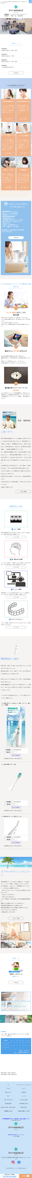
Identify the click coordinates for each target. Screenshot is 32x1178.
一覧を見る (16, 72)
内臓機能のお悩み (8, 1111)
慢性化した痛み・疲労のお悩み (8, 1107)
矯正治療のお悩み (24, 1103)
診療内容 (24, 1092)
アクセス (8, 1088)
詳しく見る (8, 118)
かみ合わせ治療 (23, 1099)
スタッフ (24, 1088)
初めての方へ (8, 1092)
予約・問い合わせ (8, 1099)
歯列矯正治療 (8, 1103)
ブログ (8, 1096)
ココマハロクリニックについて (23, 1084)
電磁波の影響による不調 (23, 1111)
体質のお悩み (24, 1107)
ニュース (24, 1096)
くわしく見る (23, 491)
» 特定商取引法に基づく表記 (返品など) (12, 758)
